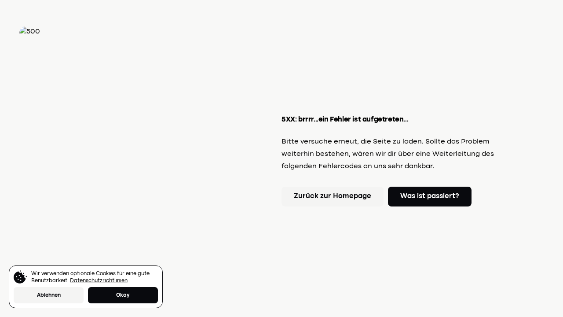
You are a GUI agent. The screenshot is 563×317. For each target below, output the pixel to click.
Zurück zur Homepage (332, 196)
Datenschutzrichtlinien (99, 281)
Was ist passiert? (429, 196)
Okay (123, 295)
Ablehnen (49, 295)
